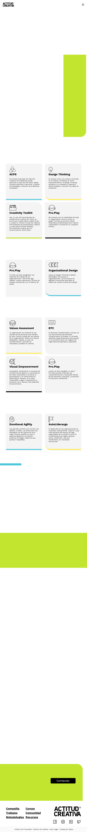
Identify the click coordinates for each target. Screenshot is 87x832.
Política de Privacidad (23, 829)
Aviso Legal (54, 829)
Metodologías (15, 817)
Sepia (71, 829)
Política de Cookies (40, 829)
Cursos (30, 808)
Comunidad (33, 812)
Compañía (12, 808)
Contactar (63, 780)
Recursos (32, 817)
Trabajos (11, 812)
